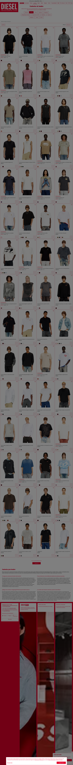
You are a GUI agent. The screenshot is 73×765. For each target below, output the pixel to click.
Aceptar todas (61, 762)
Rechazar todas (9, 762)
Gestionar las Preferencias (39, 759)
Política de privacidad (51, 759)
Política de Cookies (59, 759)
